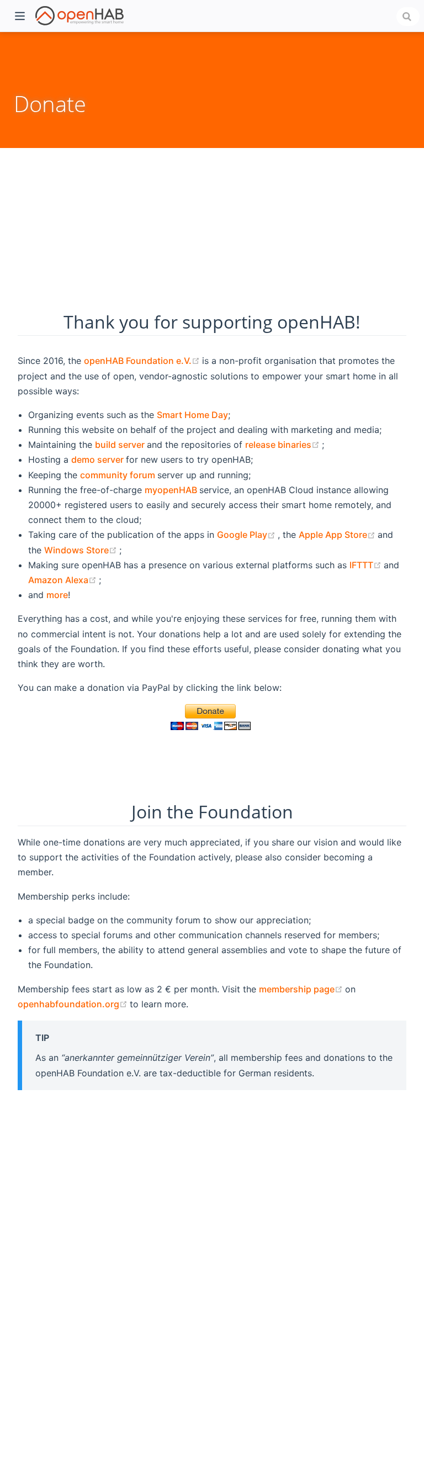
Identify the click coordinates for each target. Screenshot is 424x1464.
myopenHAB (172, 489)
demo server (98, 459)
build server (121, 444)
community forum (118, 474)
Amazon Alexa (63, 579)
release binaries (283, 444)
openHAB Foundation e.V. (143, 360)
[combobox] (408, 16)
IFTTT (366, 564)
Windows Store (81, 550)
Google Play (247, 534)
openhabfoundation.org (74, 1004)
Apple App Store (338, 534)
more (57, 594)
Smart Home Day (192, 414)
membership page (302, 989)
